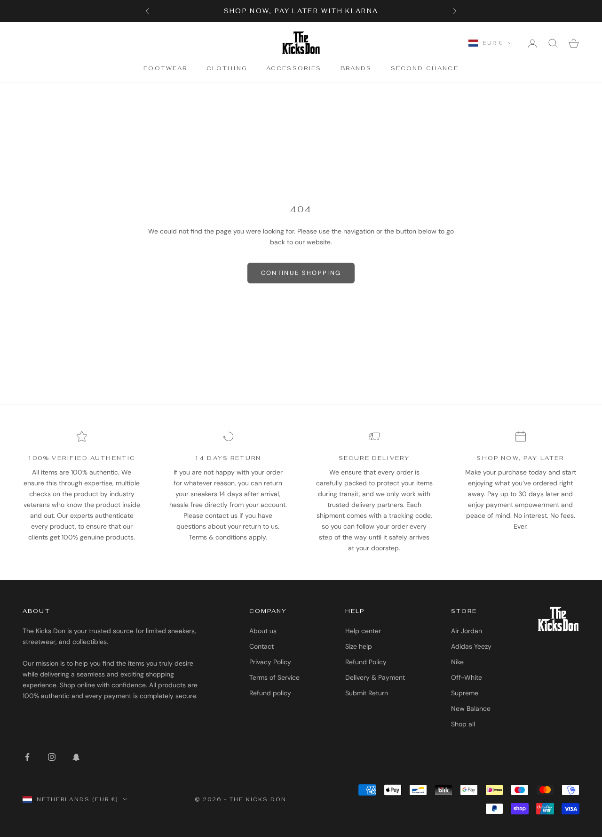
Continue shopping (301, 273)
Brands (356, 68)
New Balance (471, 708)
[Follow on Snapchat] (76, 757)
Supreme (464, 693)
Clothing (226, 68)
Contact (261, 646)
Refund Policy (366, 662)
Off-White (466, 677)
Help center (363, 631)
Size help (358, 646)
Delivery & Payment (375, 677)
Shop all (463, 724)
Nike (457, 662)
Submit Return (366, 693)
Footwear (165, 68)
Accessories (294, 68)
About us (263, 631)
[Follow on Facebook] (27, 757)
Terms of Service (274, 677)
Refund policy (270, 693)
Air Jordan (466, 631)
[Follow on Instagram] (51, 757)
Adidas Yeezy (471, 646)
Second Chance (425, 68)
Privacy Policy (270, 662)
